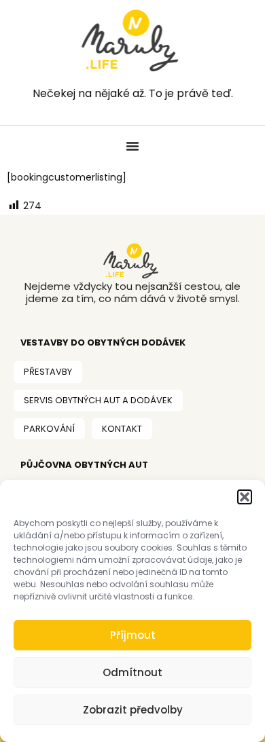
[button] (244, 497)
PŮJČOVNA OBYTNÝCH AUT (84, 464)
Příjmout (133, 635)
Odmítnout (132, 672)
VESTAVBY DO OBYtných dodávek (103, 342)
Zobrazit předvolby (133, 710)
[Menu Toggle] (132, 146)
